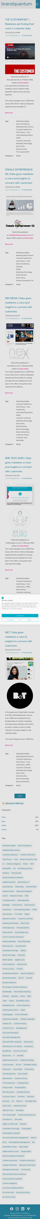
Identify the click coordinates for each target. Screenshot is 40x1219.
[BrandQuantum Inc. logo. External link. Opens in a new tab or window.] (3, 598)
